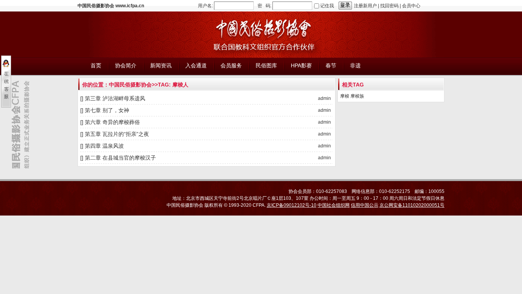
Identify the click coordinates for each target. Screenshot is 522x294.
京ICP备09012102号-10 (291, 205)
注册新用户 (365, 5)
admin (324, 98)
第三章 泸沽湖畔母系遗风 (115, 98)
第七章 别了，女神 (107, 110)
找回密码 (389, 5)
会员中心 (411, 5)
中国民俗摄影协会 (130, 85)
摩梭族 (357, 96)
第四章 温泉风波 (104, 146)
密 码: (264, 5)
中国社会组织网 (334, 205)
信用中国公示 (364, 205)
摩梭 (344, 96)
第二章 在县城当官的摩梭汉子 (120, 158)
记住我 (327, 5)
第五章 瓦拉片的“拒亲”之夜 (117, 134)
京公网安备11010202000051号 (411, 205)
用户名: (205, 5)
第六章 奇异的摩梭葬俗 (112, 122)
